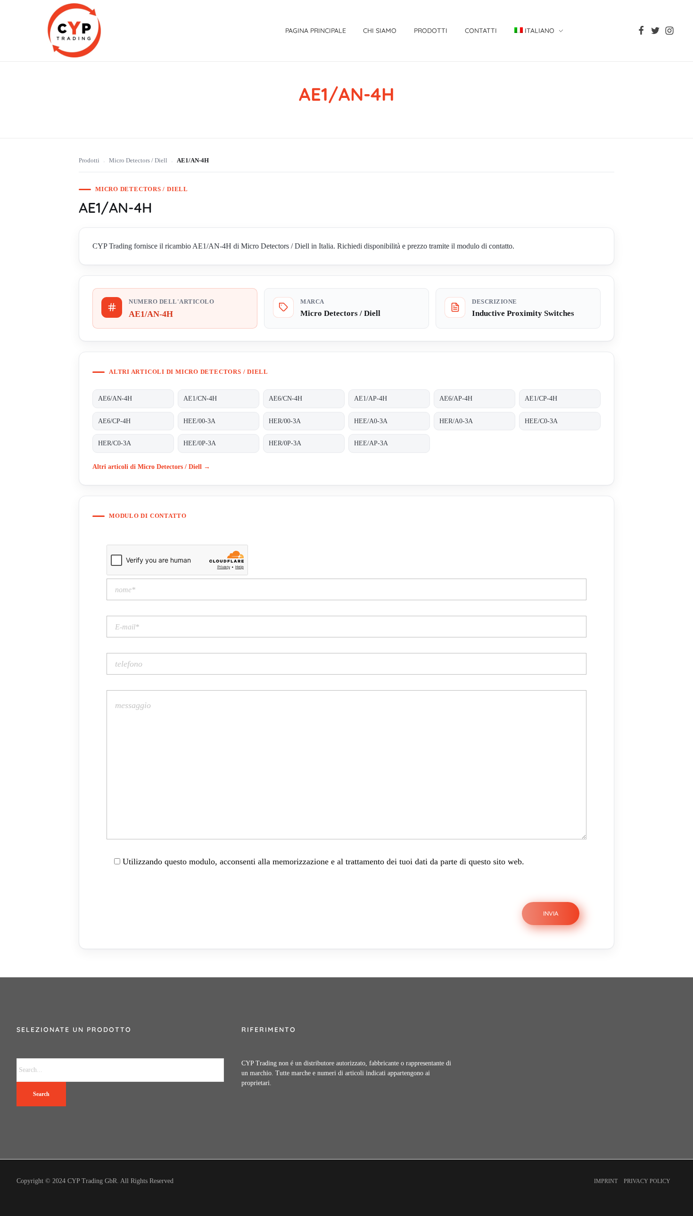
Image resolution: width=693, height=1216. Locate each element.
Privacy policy (647, 1181)
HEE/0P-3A (199, 443)
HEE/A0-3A (371, 421)
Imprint (606, 1181)
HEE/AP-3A (371, 443)
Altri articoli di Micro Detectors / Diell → (151, 466)
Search (41, 1094)
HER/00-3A (285, 421)
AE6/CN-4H (285, 398)
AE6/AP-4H (455, 398)
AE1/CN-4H (200, 398)
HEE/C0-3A (541, 421)
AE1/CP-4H (541, 398)
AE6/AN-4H (115, 398)
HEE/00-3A (199, 421)
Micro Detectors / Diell (138, 160)
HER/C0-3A (114, 443)
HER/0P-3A (285, 443)
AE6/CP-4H (114, 421)
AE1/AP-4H (370, 398)
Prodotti (89, 160)
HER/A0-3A (456, 421)
